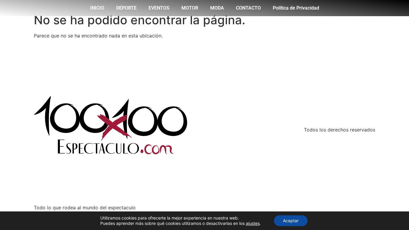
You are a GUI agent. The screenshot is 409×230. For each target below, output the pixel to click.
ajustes (253, 223)
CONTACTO (248, 8)
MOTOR (189, 8)
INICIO (97, 8)
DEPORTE (126, 8)
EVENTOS (159, 8)
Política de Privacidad (296, 8)
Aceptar (291, 220)
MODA (217, 8)
